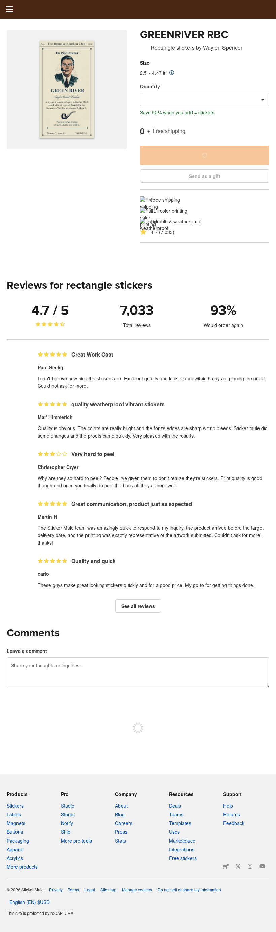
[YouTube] (262, 866)
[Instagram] (250, 866)
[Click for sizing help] (171, 73)
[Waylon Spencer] (144, 48)
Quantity (150, 86)
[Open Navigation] (9, 9)
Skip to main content (5, 5)
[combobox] (204, 99)
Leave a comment (27, 650)
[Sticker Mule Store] (226, 866)
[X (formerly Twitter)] (238, 866)
